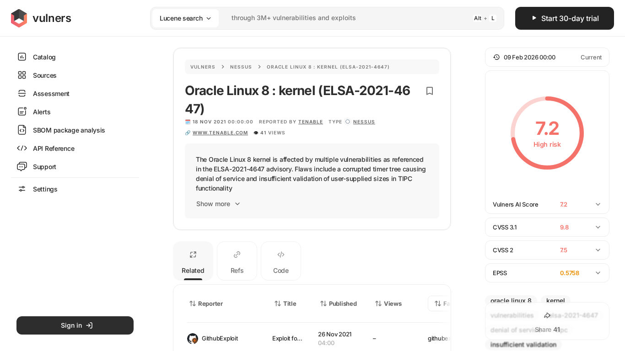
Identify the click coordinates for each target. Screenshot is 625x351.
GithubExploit (220, 338)
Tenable (310, 121)
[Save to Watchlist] (429, 91)
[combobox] (315, 18)
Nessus (241, 66)
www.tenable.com (220, 132)
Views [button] (393, 303)
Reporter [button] (210, 303)
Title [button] (289, 303)
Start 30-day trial (570, 18)
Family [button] (453, 303)
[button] (547, 57)
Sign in (71, 325)
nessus (364, 121)
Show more (213, 203)
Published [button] (342, 303)
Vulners (203, 66)
